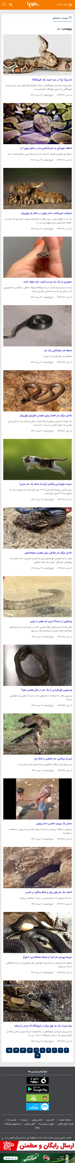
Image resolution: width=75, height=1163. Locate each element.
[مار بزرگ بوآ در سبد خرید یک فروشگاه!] (37, 55)
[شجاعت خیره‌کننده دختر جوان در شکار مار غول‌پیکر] (37, 188)
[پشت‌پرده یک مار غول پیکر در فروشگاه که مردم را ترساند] (37, 1001)
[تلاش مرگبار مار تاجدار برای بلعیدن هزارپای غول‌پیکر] (37, 390)
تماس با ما (12, 1120)
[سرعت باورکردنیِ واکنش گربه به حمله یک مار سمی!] (37, 459)
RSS (37, 1128)
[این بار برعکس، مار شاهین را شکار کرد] (37, 734)
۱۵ (9, 1050)
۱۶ (37, 1055)
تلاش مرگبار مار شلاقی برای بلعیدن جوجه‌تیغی (48, 553)
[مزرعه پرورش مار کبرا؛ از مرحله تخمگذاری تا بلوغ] (37, 932)
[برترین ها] (33, 4)
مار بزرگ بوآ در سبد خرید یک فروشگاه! (52, 80)
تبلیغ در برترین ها (46, 1124)
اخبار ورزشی (37, 1120)
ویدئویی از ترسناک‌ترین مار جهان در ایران (51, 621)
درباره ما (24, 1120)
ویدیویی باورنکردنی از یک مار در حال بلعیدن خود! (46, 690)
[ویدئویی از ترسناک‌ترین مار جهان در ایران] (37, 596)
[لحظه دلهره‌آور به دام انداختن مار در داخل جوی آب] (37, 123)
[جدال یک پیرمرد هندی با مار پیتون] (37, 799)
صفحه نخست (64, 1120)
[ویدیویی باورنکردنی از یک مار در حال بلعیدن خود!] (37, 665)
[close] (2, 1139)
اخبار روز (50, 1120)
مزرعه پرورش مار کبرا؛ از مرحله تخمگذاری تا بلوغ (47, 957)
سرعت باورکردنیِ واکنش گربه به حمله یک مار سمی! (46, 484)
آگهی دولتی (30, 1124)
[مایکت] (37, 1107)
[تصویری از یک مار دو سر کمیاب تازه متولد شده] (37, 257)
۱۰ (43, 1050)
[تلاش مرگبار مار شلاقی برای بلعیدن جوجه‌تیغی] (37, 528)
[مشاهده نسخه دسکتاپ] (4, 4)
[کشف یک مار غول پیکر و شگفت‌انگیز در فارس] (37, 867)
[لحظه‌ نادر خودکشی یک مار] (37, 325)
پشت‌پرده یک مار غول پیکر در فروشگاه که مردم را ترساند (43, 1026)
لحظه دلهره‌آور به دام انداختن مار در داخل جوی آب (46, 148)
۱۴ (16, 1050)
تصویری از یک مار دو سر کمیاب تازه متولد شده (47, 282)
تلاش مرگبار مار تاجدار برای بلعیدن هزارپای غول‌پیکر (46, 416)
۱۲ (30, 1050)
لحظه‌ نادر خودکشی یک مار (58, 351)
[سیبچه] (37, 1081)
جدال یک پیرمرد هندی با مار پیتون (54, 824)
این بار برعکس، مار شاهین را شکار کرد (53, 759)
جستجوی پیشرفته (13, 1124)
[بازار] (37, 1098)
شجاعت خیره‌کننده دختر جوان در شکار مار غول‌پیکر (46, 213)
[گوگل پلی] (37, 1090)
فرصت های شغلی (65, 1124)
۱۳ (23, 1050)
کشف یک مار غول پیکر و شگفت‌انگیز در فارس (48, 892)
